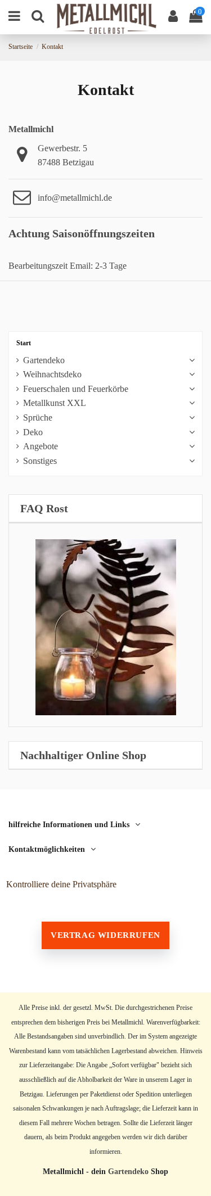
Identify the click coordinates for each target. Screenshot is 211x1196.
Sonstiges (40, 461)
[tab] (105, 508)
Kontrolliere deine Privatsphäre (61, 884)
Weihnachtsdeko (52, 374)
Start (23, 343)
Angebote (40, 446)
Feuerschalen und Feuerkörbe (75, 389)
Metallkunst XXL (54, 403)
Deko (33, 432)
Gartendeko (44, 360)
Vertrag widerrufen (105, 935)
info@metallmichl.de (75, 197)
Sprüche (37, 417)
